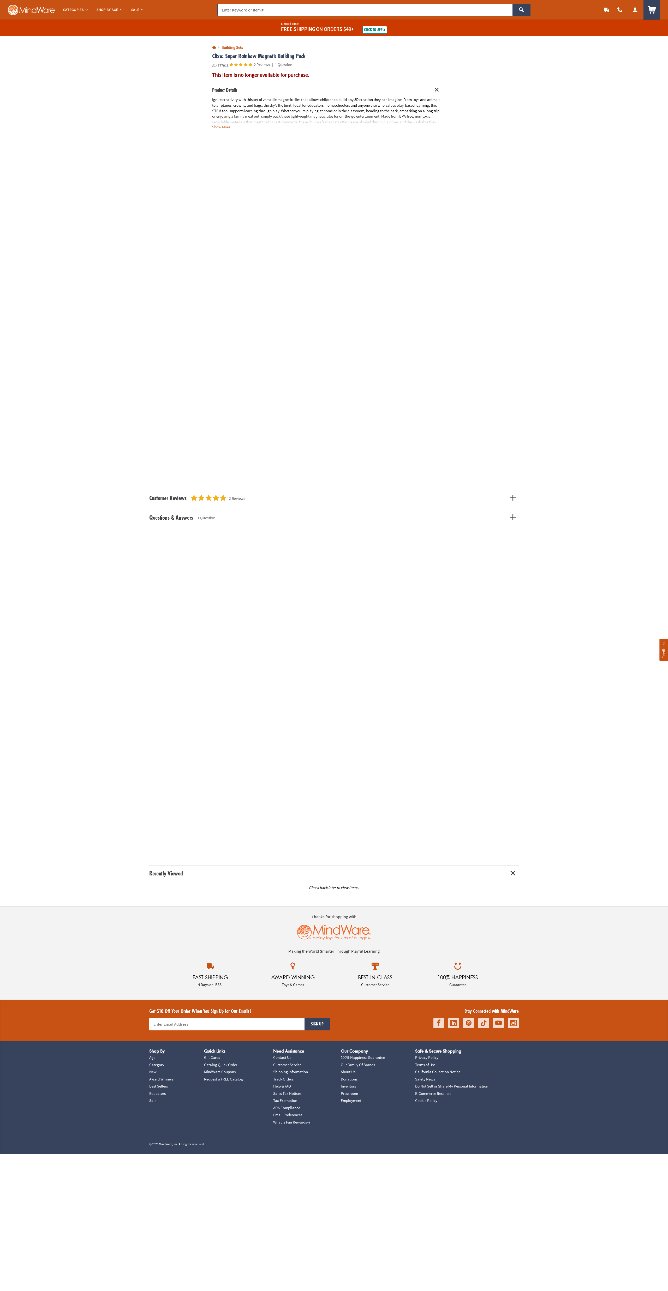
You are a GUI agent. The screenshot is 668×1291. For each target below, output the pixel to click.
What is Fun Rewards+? (291, 1122)
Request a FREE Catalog (223, 1079)
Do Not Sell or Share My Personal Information (451, 1086)
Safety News (425, 1079)
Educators (157, 1093)
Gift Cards (212, 1057)
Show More (221, 126)
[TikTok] (483, 1023)
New (153, 1071)
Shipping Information (290, 1071)
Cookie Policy (426, 1100)
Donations (349, 1079)
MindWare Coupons (220, 1071)
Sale (152, 1100)
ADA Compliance (286, 1107)
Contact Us (282, 1057)
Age (152, 1057)
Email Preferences (287, 1114)
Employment (351, 1100)
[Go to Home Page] (214, 47)
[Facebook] (438, 1023)
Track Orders (283, 1079)
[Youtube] (498, 1023)
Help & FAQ (282, 1086)
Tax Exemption (285, 1100)
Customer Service (287, 1064)
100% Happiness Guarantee (363, 1057)
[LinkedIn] (453, 1023)
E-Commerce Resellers (433, 1093)
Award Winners (161, 1079)
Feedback (663, 649)
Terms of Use (425, 1064)
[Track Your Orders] (606, 10)
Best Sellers (158, 1086)
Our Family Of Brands (358, 1064)
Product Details (224, 90)
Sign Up (317, 1024)
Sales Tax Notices (287, 1093)
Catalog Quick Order (220, 1064)
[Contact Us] (620, 10)
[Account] (635, 10)
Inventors (348, 1086)
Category (156, 1064)
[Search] (521, 10)
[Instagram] (513, 1023)
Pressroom (349, 1093)
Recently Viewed (166, 873)
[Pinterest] (468, 1023)
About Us (348, 1071)
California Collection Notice (437, 1071)
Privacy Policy (426, 1057)
